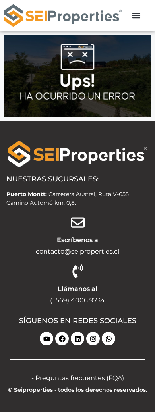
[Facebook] (62, 338)
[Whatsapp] (108, 338)
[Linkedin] (77, 338)
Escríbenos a (77, 240)
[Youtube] (46, 338)
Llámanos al (77, 289)
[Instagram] (93, 338)
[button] (136, 15)
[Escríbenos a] (78, 222)
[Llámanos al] (78, 271)
